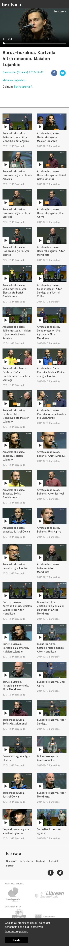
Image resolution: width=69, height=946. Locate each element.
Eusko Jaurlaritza (19, 917)
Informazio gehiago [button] (16, 931)
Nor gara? (11, 861)
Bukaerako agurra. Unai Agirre (51, 683)
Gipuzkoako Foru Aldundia (48, 917)
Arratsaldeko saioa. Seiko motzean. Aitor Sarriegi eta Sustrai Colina (49, 291)
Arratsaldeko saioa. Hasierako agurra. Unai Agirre (50, 213)
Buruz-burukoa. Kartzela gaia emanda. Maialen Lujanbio (16, 647)
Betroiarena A (23, 86)
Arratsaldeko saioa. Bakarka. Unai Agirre (49, 529)
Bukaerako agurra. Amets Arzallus (48, 758)
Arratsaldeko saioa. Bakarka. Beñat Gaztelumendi (14, 493)
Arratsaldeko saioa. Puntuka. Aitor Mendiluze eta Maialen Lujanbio (16, 416)
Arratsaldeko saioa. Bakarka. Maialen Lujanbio (14, 455)
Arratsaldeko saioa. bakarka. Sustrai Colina (16, 529)
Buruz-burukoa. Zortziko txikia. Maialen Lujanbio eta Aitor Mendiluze (50, 608)
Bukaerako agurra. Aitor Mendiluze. (51, 794)
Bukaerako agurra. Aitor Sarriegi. (51, 721)
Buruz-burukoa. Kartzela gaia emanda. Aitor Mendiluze (16, 685)
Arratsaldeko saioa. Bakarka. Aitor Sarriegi (50, 491)
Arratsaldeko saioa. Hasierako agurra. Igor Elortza (16, 251)
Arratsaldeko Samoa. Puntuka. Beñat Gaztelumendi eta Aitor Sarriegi (16, 374)
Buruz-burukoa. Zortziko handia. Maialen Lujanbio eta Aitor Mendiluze (17, 608)
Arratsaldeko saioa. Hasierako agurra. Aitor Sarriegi (16, 213)
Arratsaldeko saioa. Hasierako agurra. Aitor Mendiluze (51, 251)
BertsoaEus (16, 4)
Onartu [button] (16, 940)
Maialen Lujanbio (14, 80)
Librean (49, 894)
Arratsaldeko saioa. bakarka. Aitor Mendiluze (48, 568)
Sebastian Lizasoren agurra (49, 831)
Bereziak (53, 861)
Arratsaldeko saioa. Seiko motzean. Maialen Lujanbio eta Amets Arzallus (17, 332)
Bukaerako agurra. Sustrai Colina (14, 794)
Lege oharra (26, 861)
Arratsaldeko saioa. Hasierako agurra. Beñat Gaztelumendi (51, 175)
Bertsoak (41, 861)
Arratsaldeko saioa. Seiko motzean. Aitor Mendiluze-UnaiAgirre (16, 137)
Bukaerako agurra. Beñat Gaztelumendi (15, 721)
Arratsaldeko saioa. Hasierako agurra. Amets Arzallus (17, 175)
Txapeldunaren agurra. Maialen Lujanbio (16, 831)
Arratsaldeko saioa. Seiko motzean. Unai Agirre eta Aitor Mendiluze (49, 332)
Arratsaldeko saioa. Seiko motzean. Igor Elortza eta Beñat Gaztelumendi (14, 291)
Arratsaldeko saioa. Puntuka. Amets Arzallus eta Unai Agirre (51, 414)
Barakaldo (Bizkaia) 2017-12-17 (23, 72)
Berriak (10, 865)
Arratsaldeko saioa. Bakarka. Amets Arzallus (51, 453)
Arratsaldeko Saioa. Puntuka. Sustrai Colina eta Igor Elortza (50, 372)
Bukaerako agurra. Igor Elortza (16, 758)
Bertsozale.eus (15, 894)
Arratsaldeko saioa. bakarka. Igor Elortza (15, 566)
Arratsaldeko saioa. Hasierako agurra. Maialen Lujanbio (48, 137)
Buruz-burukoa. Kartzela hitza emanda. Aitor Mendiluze (50, 647)
